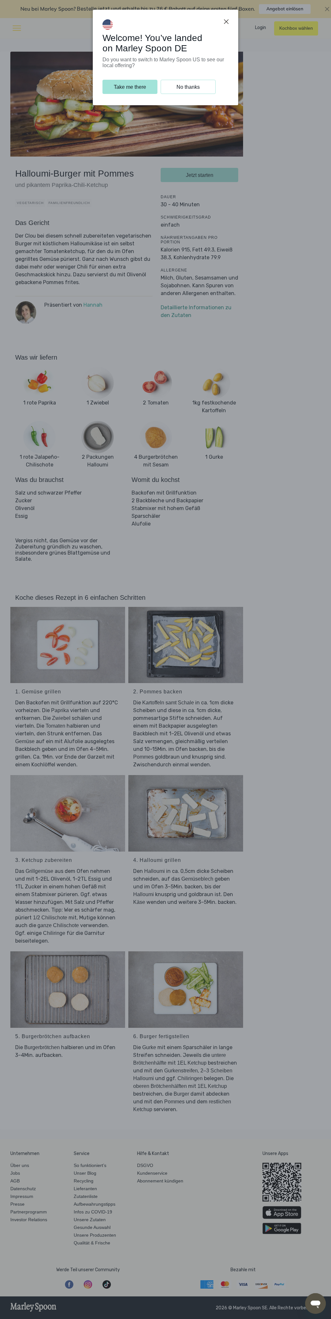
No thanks (188, 87)
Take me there (130, 87)
